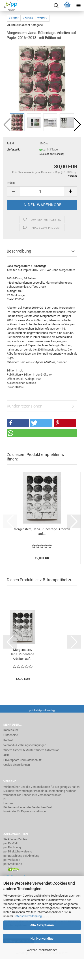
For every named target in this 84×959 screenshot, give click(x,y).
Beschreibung (19, 251)
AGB (6, 755)
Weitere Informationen (42, 950)
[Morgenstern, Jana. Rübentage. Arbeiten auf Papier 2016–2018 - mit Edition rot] (42, 78)
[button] (77, 124)
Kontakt (8, 740)
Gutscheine (10, 735)
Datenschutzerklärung (28, 916)
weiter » (42, 18)
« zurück (28, 18)
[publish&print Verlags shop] (9, 5)
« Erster (13, 18)
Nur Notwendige (42, 938)
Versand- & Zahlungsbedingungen (24, 745)
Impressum (10, 730)
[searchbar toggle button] (56, 5)
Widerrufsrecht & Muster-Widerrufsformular (31, 750)
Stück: (11, 183)
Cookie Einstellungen (16, 764)
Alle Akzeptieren (42, 925)
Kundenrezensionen (24, 406)
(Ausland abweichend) (51, 154)
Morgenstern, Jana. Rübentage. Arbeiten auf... (42, 531)
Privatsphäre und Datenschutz (22, 760)
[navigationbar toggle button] (78, 5)
